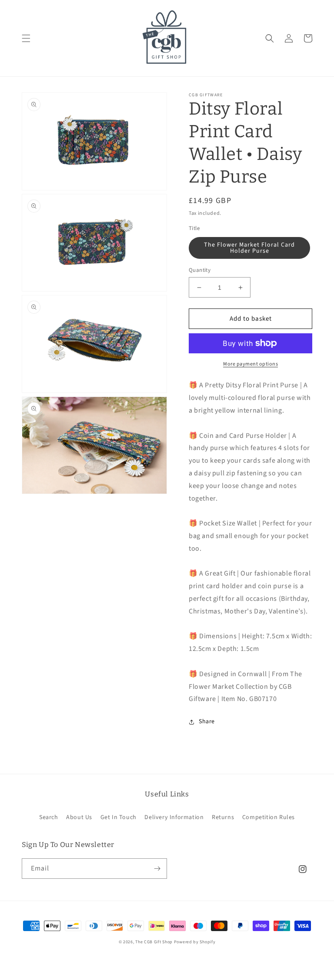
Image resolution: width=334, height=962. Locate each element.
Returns (223, 817)
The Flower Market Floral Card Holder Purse (249, 247)
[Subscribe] (157, 868)
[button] (26, 38)
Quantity (199, 270)
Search (48, 817)
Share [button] (207, 721)
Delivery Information (174, 817)
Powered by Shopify (195, 942)
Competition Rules (268, 817)
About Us (79, 817)
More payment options (250, 364)
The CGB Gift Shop (154, 942)
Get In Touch (118, 817)
